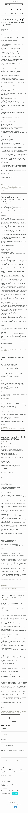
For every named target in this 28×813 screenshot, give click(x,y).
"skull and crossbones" (12, 713)
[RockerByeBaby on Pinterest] (10, 775)
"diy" (12, 186)
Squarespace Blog (9, 19)
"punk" (9, 188)
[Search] (22, 4)
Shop (11, 13)
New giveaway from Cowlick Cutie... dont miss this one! (12, 596)
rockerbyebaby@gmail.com (10, 784)
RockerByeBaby (14, 10)
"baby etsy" (4, 349)
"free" (20, 186)
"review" (12, 188)
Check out (17, 1)
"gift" (22, 186)
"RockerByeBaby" (11, 588)
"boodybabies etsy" (5, 428)
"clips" (7, 711)
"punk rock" (18, 428)
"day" (10, 186)
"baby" (7, 349)
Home (6, 13)
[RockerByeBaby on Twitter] (1, 775)
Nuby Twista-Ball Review (7, 733)
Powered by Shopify (20, 804)
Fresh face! (3, 728)
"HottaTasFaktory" (21, 586)
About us (15, 802)
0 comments (4, 184)
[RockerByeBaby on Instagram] (8, 775)
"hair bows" (3, 712)
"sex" (15, 588)
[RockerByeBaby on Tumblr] (6, 775)
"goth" (14, 349)
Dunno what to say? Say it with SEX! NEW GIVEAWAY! (13, 438)
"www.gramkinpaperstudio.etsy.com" (8, 190)
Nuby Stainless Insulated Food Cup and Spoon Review (13, 750)
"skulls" (18, 713)
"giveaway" (3, 187)
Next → (14, 720)
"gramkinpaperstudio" (9, 187)
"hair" (7, 712)
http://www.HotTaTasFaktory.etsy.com (10, 544)
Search (11, 802)
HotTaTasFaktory (7, 465)
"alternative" (4, 186)
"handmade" (16, 187)
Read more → (3, 182)
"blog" (8, 186)
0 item (12, 1)
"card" (3, 586)
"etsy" (14, 186)
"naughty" (3, 588)
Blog (16, 13)
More (21, 13)
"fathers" (17, 186)
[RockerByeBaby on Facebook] (3, 775)
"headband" (15, 712)
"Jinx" (22, 349)
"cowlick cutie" (12, 711)
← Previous (6, 717)
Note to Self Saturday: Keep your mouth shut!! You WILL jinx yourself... (13, 199)
